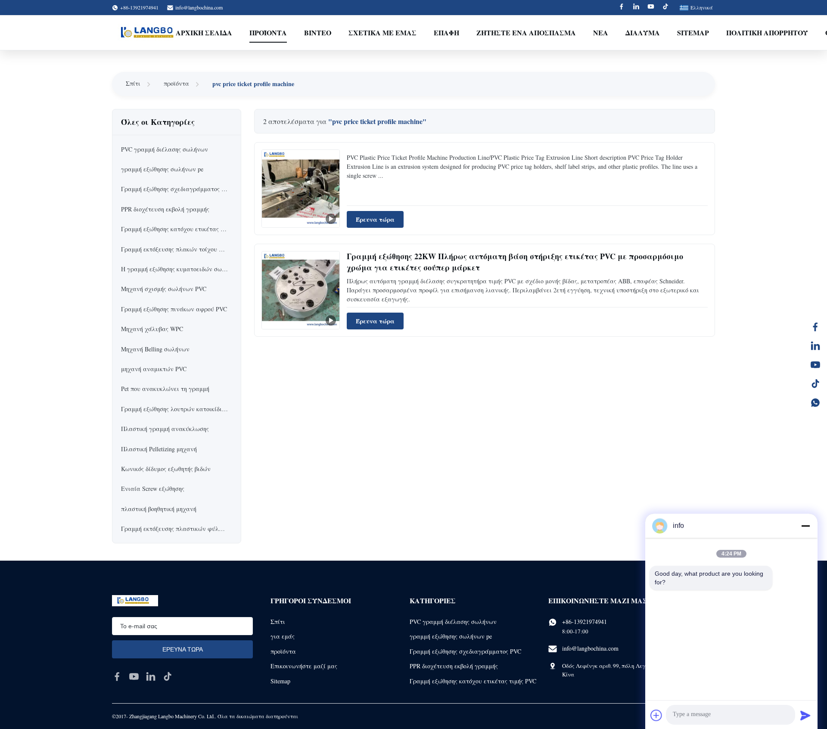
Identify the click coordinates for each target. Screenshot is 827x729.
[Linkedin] (636, 7)
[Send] (805, 715)
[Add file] (656, 715)
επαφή (446, 32)
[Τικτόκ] (815, 383)
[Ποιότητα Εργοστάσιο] (300, 188)
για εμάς (282, 636)
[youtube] (134, 676)
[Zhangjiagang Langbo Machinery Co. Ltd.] (150, 33)
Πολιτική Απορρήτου (767, 32)
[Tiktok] (665, 7)
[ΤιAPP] (815, 402)
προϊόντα (176, 83)
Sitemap (693, 32)
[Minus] (805, 526)
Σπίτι (133, 83)
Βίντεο (317, 32)
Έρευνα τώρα (375, 219)
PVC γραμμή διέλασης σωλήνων (453, 621)
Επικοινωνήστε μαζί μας (303, 666)
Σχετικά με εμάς (382, 32)
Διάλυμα (642, 32)
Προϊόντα (268, 32)
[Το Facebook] (815, 326)
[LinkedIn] (815, 345)
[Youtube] (650, 7)
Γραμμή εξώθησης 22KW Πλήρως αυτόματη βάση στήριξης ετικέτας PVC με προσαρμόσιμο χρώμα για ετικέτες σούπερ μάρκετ (515, 262)
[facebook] (117, 676)
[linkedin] (151, 676)
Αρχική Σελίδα (204, 32)
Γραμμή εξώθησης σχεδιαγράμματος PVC (465, 651)
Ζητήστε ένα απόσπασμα (526, 32)
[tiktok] (167, 676)
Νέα (600, 32)
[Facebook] (621, 7)
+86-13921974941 (584, 621)
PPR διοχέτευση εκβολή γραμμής (454, 666)
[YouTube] (815, 364)
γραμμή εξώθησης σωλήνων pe (451, 636)
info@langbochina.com (199, 7)
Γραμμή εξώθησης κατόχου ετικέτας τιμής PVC (473, 681)
